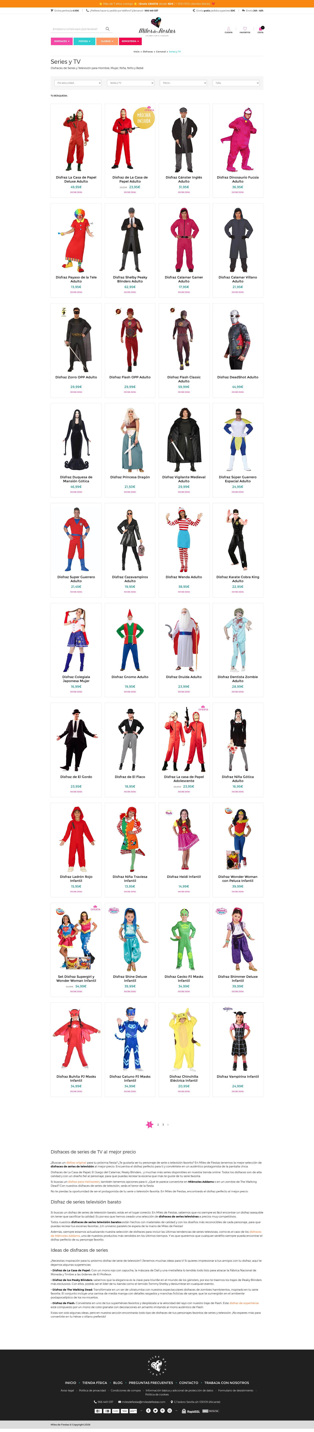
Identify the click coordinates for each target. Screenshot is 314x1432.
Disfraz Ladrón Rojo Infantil (76, 879)
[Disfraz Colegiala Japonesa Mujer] (76, 639)
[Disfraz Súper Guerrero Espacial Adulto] (238, 439)
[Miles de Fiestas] (157, 26)
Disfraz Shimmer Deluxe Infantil (238, 979)
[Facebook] (148, 1410)
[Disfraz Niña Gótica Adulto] (238, 739)
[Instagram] (169, 1410)
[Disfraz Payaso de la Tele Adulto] (76, 239)
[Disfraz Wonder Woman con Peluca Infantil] (238, 839)
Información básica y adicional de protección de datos (179, 1390)
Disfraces (60, 41)
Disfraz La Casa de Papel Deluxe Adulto (76, 179)
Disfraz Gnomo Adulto (130, 677)
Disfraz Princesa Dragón (130, 477)
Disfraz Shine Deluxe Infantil (130, 979)
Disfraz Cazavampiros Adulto (130, 579)
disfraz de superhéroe (244, 1303)
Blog (118, 1383)
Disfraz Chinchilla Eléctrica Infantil (184, 1079)
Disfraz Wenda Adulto (184, 577)
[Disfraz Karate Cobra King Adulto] (238, 539)
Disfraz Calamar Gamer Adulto (184, 279)
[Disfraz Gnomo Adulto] (130, 639)
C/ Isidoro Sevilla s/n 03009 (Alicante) (197, 1402)
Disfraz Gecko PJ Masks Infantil (184, 979)
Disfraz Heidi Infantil (184, 877)
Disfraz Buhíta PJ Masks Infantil (76, 1079)
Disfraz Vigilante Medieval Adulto (184, 479)
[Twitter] (155, 1410)
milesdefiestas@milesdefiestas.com (143, 1402)
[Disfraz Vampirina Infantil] (238, 1039)
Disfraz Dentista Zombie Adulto (238, 679)
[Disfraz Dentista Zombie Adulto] (238, 639)
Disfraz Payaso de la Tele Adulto (76, 279)
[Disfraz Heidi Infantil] (184, 839)
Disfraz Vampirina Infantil (238, 1077)
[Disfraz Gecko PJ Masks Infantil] (184, 939)
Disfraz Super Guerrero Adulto (76, 579)
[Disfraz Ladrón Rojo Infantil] (76, 839)
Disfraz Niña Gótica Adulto (238, 779)
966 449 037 (105, 1402)
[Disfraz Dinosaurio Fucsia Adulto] (238, 139)
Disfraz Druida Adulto (184, 677)
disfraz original (76, 1162)
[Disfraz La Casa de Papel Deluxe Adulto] (76, 139)
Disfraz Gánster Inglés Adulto (184, 179)
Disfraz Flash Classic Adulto (184, 379)
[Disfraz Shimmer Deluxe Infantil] (238, 939)
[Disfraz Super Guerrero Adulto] (76, 539)
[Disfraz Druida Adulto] (184, 639)
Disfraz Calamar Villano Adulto (238, 279)
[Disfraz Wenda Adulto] (184, 539)
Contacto (188, 1383)
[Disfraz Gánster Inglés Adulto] (184, 139)
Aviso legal (67, 1390)
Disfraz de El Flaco (130, 777)
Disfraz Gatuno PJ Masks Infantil (130, 1079)
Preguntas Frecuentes (151, 1383)
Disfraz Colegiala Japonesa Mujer (76, 679)
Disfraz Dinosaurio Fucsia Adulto (238, 179)
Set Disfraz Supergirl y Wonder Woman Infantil (76, 979)
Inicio (70, 1383)
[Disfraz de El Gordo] (76, 739)
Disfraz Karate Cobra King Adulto (237, 579)
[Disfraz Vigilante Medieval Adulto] (184, 439)
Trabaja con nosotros (226, 1383)
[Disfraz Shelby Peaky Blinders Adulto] (130, 239)
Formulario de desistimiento (235, 1390)
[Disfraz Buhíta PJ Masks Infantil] (76, 1039)
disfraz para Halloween (84, 1181)
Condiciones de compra (126, 1390)
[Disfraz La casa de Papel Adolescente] (184, 739)
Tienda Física (94, 1383)
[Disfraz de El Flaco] (130, 739)
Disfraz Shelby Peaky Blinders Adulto (130, 279)
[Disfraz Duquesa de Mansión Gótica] (76, 439)
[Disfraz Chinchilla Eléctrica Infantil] (184, 1039)
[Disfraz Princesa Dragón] (130, 439)
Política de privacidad (92, 1390)
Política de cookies (157, 1394)
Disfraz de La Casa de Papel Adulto (130, 179)
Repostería (129, 41)
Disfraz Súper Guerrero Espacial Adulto (238, 479)
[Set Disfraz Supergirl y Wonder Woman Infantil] (76, 939)
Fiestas (83, 41)
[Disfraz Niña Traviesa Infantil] (130, 839)
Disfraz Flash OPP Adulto (130, 377)
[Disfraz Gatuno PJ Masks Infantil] (130, 1039)
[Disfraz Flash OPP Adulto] (130, 339)
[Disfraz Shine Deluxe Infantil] (130, 939)
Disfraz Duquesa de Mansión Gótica (76, 479)
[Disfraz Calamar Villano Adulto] (238, 239)
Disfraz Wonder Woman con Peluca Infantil (237, 879)
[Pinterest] (162, 1410)
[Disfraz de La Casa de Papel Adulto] (130, 139)
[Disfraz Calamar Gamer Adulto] (184, 239)
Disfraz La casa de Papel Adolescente (184, 779)
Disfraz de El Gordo (76, 777)
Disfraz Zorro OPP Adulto (76, 377)
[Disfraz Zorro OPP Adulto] (76, 339)
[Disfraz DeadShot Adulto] (238, 339)
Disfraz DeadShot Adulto (237, 377)
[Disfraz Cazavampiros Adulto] (130, 539)
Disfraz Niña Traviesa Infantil (130, 879)
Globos (106, 41)
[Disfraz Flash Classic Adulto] (184, 339)
